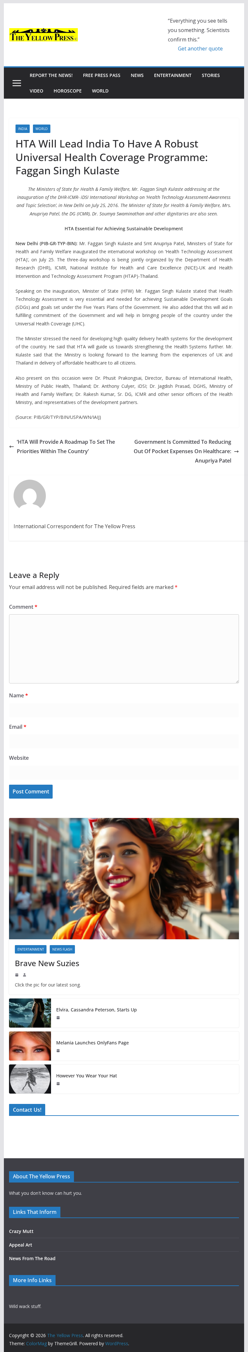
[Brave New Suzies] (124, 878)
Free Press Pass (101, 75)
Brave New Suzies (47, 963)
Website (19, 757)
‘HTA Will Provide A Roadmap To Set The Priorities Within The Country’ (66, 446)
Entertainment (172, 75)
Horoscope (68, 91)
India (22, 128)
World (100, 91)
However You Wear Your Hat (86, 1076)
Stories (211, 75)
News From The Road (32, 1258)
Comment (23, 606)
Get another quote (200, 48)
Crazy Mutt (21, 1231)
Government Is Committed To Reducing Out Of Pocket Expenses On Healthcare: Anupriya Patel (182, 451)
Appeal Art (20, 1245)
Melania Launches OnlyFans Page (92, 1043)
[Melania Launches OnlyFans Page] (30, 1046)
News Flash (62, 949)
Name (18, 695)
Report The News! (51, 75)
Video (36, 91)
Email (17, 726)
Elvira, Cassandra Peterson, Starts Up (96, 1010)
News (137, 75)
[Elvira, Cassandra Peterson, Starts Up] (30, 1013)
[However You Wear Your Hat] (30, 1079)
